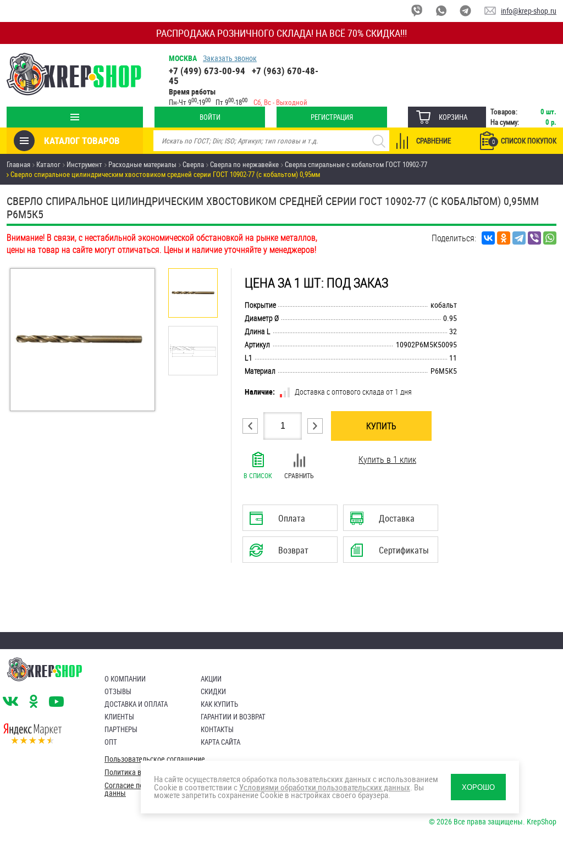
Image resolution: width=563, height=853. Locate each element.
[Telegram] (519, 238)
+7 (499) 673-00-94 (207, 70)
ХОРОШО (478, 787)
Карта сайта (220, 742)
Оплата (288, 521)
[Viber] (534, 238)
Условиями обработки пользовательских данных (324, 787)
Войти (210, 117)
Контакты (217, 729)
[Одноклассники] (503, 238)
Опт (110, 742)
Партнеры (120, 729)
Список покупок (524, 141)
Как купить (219, 704)
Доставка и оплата (136, 704)
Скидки (213, 691)
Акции (211, 679)
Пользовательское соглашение (154, 759)
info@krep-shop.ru (528, 10)
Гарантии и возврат (233, 717)
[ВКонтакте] (488, 238)
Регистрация (332, 117)
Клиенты (119, 717)
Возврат (281, 553)
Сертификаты (392, 553)
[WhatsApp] (549, 238)
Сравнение (433, 141)
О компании (125, 679)
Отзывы (117, 691)
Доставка (390, 521)
